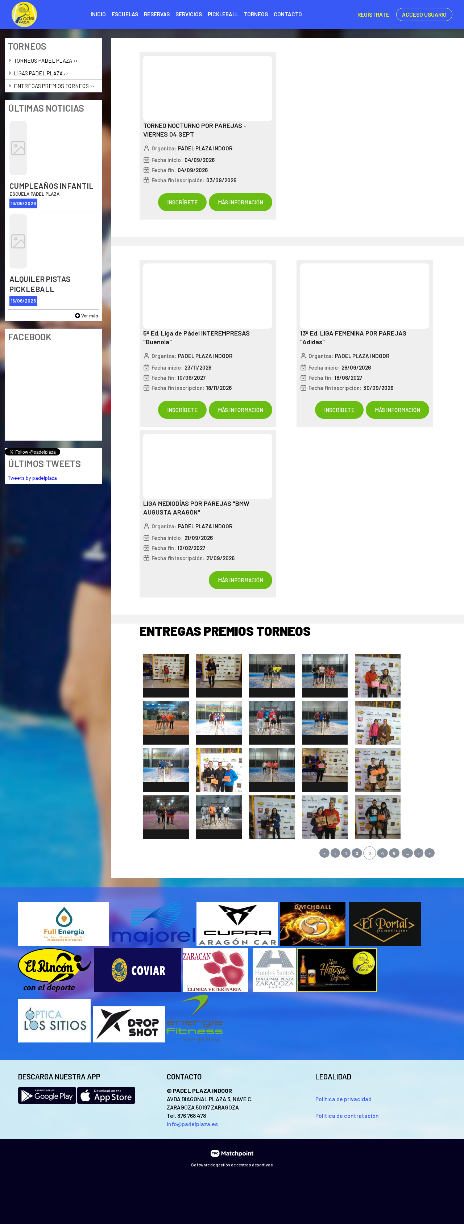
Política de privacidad (343, 1098)
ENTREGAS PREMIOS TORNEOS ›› (54, 86)
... (407, 852)
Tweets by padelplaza (32, 478)
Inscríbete (182, 202)
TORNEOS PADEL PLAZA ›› (46, 60)
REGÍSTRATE (373, 14)
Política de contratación (347, 1115)
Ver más (89, 316)
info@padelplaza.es (192, 1123)
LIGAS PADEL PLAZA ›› (41, 73)
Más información (240, 202)
